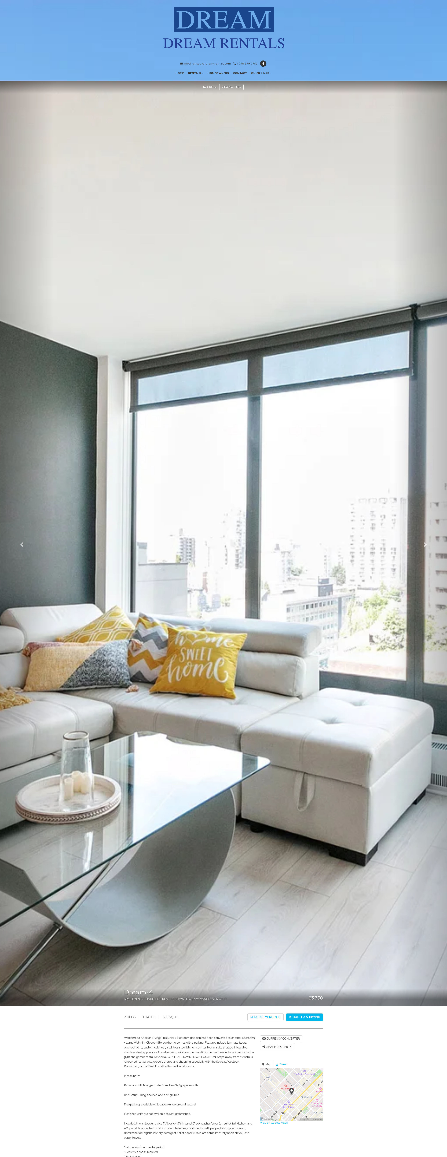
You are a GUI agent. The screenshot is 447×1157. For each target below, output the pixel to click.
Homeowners (218, 73)
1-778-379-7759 (246, 63)
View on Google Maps (274, 1122)
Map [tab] (268, 1064)
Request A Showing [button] (304, 1017)
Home (179, 73)
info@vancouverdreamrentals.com (207, 63)
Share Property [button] (279, 1046)
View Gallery (231, 87)
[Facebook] (263, 63)
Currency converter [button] (283, 1038)
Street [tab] (283, 1064)
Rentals (195, 73)
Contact (240, 73)
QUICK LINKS (260, 73)
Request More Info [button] (265, 1017)
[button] (27, 543)
